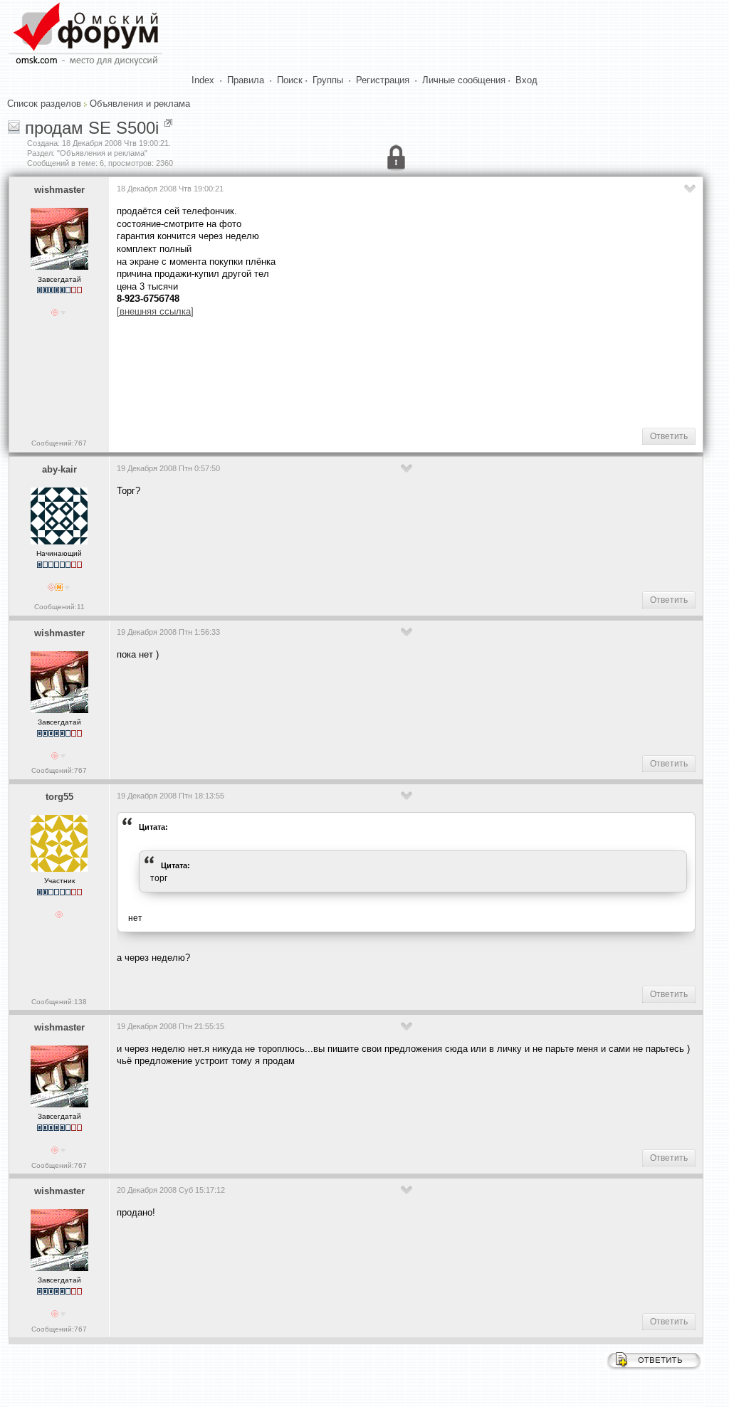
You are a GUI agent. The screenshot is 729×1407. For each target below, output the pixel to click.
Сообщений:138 (59, 1002)
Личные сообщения (463, 80)
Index (203, 80)
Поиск (290, 80)
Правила (245, 80)
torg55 (59, 796)
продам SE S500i (92, 127)
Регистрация (382, 80)
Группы (328, 80)
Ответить (669, 436)
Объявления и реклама (140, 103)
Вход (526, 80)
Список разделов (44, 103)
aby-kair (59, 469)
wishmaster (59, 189)
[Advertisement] (376, 371)
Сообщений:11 (59, 607)
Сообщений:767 (59, 443)
